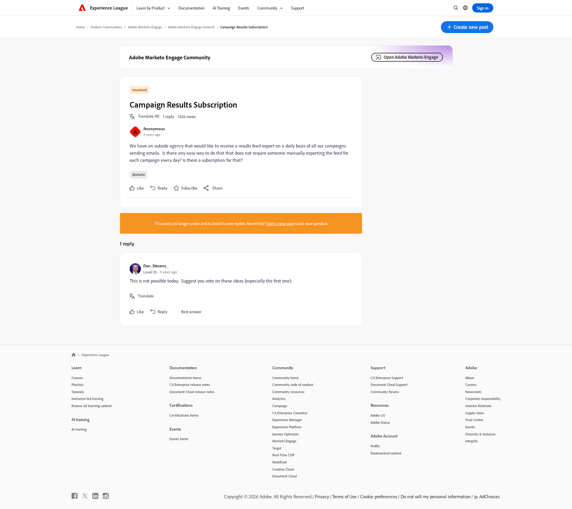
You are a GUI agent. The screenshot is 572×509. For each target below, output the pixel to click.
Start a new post (280, 223)
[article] (239, 289)
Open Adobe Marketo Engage (411, 57)
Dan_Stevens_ (155, 265)
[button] (467, 27)
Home (80, 27)
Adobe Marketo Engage (145, 27)
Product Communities (106, 27)
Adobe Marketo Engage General (191, 27)
